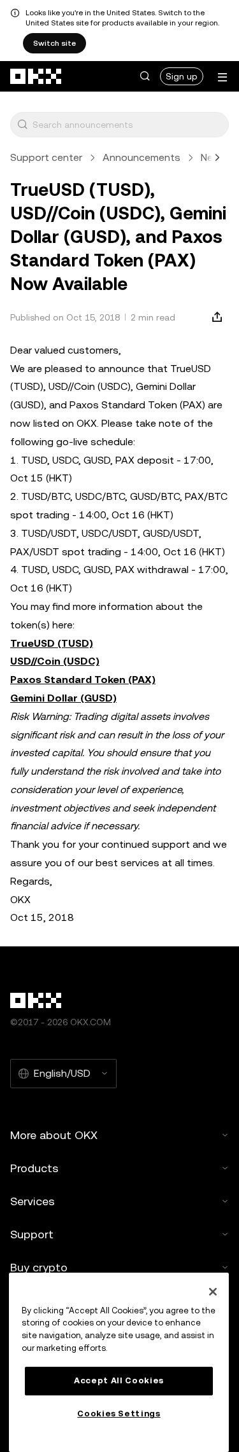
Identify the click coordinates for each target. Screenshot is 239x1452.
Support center (46, 157)
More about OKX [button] (54, 1135)
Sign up (182, 76)
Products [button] (34, 1168)
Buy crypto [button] (39, 1267)
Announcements (141, 157)
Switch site (54, 43)
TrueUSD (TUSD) (51, 643)
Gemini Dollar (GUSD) (63, 698)
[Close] (213, 1292)
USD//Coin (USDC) (54, 661)
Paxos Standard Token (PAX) (83, 680)
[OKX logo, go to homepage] (36, 76)
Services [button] (32, 1201)
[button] (144, 76)
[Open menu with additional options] (222, 77)
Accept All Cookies (119, 1380)
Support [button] (32, 1234)
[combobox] (128, 125)
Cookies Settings (119, 1413)
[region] (119, 1362)
